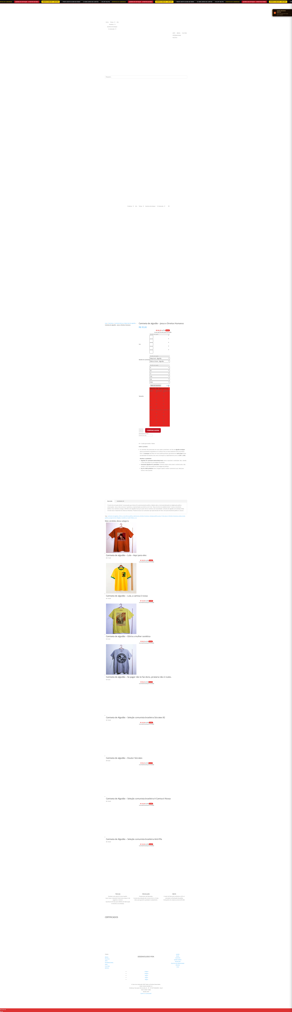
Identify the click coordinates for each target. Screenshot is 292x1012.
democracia (136, 516)
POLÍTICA (175, 37)
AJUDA (177, 954)
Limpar (168, 385)
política (107, 518)
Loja (106, 323)
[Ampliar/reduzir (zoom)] (0, 1009)
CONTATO (177, 958)
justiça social (181, 516)
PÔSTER (178, 965)
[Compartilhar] (3, 1009)
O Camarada (160, 206)
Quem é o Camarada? (146, 993)
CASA (177, 967)
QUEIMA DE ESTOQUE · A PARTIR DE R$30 (26, 1)
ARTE (174, 33)
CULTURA (184, 33)
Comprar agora (153, 430)
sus (136, 518)
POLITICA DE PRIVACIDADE (177, 963)
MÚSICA (107, 968)
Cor (140, 344)
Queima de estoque (112, 26)
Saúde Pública (131, 518)
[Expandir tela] (2, 1009)
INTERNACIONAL (177, 35)
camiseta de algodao (113, 516)
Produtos (111, 24)
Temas (112, 22)
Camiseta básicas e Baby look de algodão (125, 323)
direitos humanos (144, 516)
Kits (118, 22)
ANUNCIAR (177, 961)
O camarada (111, 29)
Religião (119, 518)
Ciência (121, 516)
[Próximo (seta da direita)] (2, 1011)
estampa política (153, 516)
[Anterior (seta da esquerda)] (0, 1011)
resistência (124, 518)
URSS (106, 964)
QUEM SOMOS (177, 959)
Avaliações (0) (120, 501)
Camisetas (110, 323)
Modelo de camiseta (144, 359)
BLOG (177, 956)
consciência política (128, 516)
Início (107, 22)
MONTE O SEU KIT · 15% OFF (51, 1)
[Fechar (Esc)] (5, 1009)
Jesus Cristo (161, 516)
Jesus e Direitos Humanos (171, 516)
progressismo (112, 518)
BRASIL (178, 33)
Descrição (109, 501)
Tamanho (141, 396)
